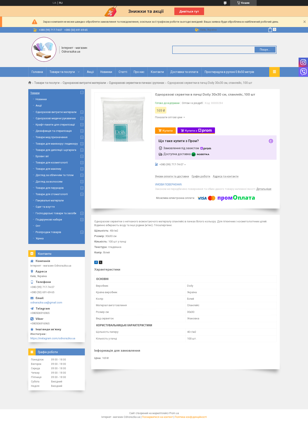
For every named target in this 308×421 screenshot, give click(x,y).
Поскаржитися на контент (157, 417)
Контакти (157, 72)
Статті (123, 72)
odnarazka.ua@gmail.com (46, 302)
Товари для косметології (52, 162)
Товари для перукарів (50, 187)
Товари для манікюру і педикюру (57, 143)
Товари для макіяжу (48, 168)
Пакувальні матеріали (50, 200)
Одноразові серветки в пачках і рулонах (136, 82)
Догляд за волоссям (49, 181)
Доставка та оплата (184, 72)
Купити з (191, 130)
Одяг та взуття (45, 206)
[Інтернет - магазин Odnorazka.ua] (44, 49)
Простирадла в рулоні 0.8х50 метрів (229, 72)
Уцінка (40, 238)
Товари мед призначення (51, 137)
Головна (37, 72)
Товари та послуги (62, 72)
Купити (168, 130)
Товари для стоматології (52, 194)
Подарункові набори (49, 219)
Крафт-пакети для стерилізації (55, 124)
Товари (35, 93)
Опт (38, 225)
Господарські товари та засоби (56, 213)
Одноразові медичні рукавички (56, 118)
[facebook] (96, 263)
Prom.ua (174, 413)
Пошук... (265, 49)
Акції (90, 72)
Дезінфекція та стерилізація (54, 130)
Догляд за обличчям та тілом (55, 175)
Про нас (139, 72)
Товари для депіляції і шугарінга (56, 150)
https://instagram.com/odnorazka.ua (52, 338)
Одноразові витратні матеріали (84, 82)
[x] (100, 263)
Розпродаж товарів (48, 232)
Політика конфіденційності (191, 417)
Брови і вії (42, 156)
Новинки (106, 72)
